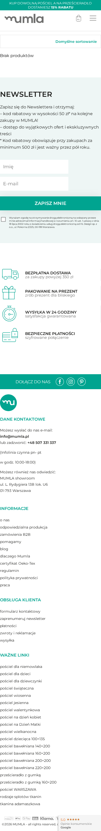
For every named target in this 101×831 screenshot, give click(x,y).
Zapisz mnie (50, 203)
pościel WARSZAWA (18, 789)
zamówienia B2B (15, 534)
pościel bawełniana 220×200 (25, 767)
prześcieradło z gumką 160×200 (28, 782)
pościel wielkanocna (18, 731)
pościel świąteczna (17, 688)
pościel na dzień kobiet (20, 717)
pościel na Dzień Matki (20, 724)
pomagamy (10, 541)
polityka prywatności (19, 578)
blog (4, 549)
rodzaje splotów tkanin (20, 796)
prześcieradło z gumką (20, 775)
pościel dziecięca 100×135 (22, 739)
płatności (8, 626)
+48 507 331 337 (41, 442)
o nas (5, 520)
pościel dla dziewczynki (21, 681)
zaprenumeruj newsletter (23, 618)
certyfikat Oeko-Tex (17, 563)
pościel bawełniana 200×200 (25, 760)
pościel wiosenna (15, 695)
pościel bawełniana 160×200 (25, 753)
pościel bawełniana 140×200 (25, 746)
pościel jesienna (14, 702)
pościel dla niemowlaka (21, 666)
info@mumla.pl (14, 436)
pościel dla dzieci (15, 674)
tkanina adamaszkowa (20, 804)
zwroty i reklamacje (17, 633)
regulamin (9, 570)
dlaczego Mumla (15, 556)
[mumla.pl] (24, 18)
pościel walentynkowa (20, 710)
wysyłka (7, 640)
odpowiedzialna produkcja (23, 527)
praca (5, 585)
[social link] (60, 382)
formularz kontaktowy (20, 611)
